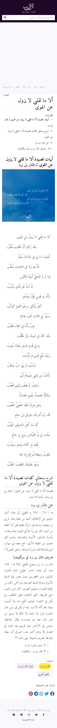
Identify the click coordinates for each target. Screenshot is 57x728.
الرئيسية (42, 87)
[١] (5, 549)
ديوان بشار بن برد (25, 666)
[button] (43, 715)
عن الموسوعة (7, 87)
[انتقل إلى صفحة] (5, 17)
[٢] (16, 637)
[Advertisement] (28, 52)
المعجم (17, 87)
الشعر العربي (43, 674)
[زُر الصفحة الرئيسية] (28, 8)
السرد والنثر (26, 87)
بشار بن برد (27, 165)
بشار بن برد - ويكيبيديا (32, 651)
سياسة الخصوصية (28, 720)
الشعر (35, 87)
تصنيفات (49, 661)
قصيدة (6, 95)
